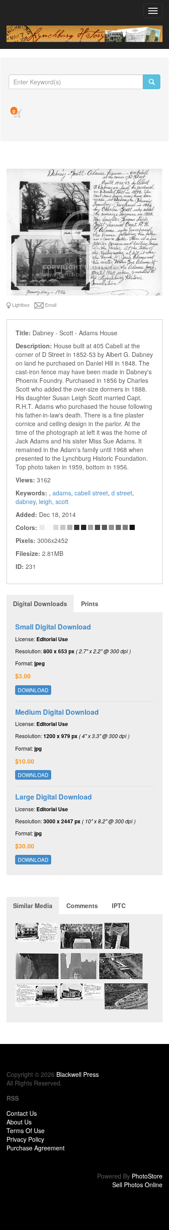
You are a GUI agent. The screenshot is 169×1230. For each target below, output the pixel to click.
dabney (26, 501)
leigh (45, 501)
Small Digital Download (53, 627)
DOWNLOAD (33, 690)
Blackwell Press (77, 1074)
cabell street (91, 492)
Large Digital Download (53, 797)
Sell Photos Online (137, 1184)
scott (61, 501)
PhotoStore (147, 1176)
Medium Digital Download (57, 712)
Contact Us (21, 1113)
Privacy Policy (25, 1139)
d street (121, 492)
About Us (19, 1122)
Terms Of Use (25, 1130)
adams (61, 492)
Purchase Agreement (35, 1147)
